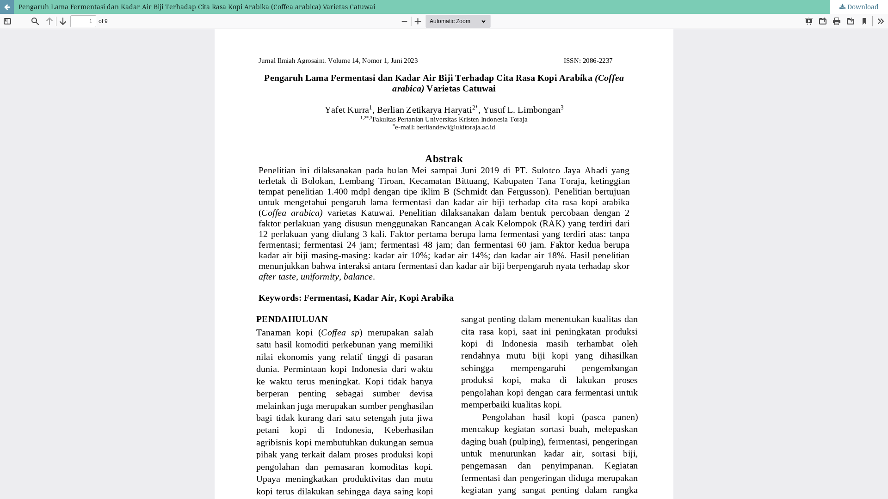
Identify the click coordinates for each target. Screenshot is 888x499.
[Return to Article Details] (7, 7)
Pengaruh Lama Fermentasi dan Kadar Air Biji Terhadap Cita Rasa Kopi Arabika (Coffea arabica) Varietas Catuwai (196, 6)
